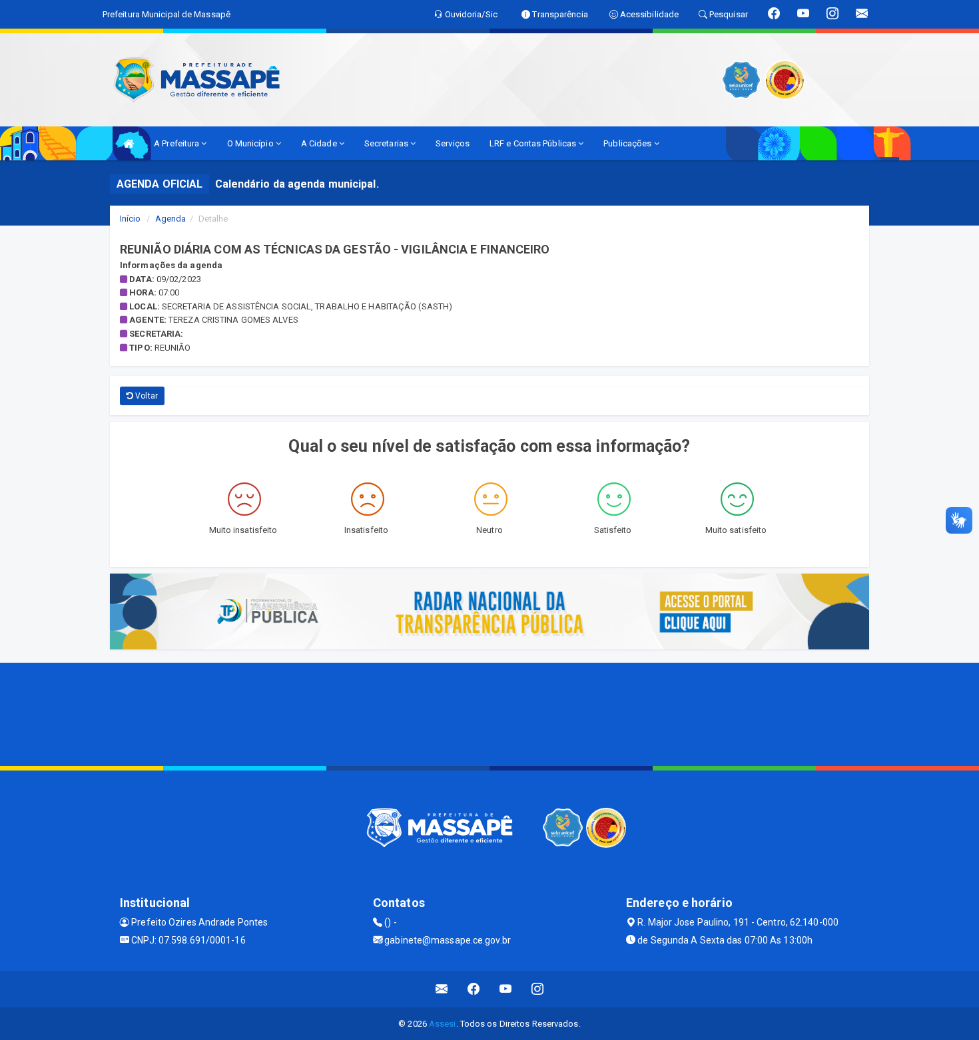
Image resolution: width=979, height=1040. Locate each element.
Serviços (453, 143)
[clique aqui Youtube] (505, 989)
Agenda (170, 219)
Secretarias (387, 143)
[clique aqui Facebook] (474, 989)
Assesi (442, 1024)
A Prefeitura (177, 143)
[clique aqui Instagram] (537, 989)
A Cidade (320, 143)
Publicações (628, 143)
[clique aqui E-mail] (442, 989)
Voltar (145, 396)
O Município (251, 143)
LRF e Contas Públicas (534, 143)
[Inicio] (129, 143)
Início (130, 219)
